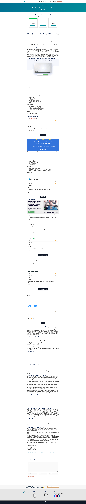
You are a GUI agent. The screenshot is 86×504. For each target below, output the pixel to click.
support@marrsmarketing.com (58, 493)
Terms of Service (48, 502)
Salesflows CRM (46, 493)
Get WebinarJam (43, 135)
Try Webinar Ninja (43, 196)
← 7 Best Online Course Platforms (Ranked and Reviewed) (36, 452)
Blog (34, 494)
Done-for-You (46, 495)
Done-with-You (46, 494)
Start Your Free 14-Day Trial (43, 255)
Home (34, 493)
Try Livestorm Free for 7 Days (43, 289)
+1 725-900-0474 (56, 494)
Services (34, 495)
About (34, 496)
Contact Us (35, 497)
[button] (59, 1)
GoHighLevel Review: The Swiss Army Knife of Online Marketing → (53, 452)
